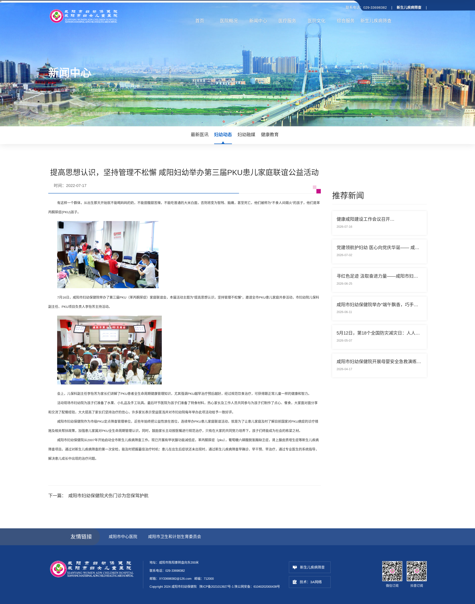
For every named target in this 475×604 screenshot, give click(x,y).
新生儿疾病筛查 (312, 567)
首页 (75, 90)
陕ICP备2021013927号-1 (216, 586)
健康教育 (270, 134)
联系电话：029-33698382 (366, 7)
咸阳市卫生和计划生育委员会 (174, 536)
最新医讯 (200, 134)
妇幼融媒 (246, 134)
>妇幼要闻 (97, 90)
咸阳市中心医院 (123, 536)
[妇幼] (91, 16)
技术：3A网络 (311, 582)
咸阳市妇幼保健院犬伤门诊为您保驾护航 (108, 495)
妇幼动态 (223, 134)
